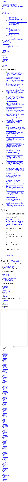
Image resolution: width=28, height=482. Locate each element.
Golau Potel (8, 16)
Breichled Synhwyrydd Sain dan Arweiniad (18, 22)
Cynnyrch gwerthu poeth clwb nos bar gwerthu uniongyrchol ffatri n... (14, 93)
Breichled (8, 20)
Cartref (4, 12)
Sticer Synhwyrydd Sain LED (15, 19)
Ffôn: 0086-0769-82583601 (9, 5)
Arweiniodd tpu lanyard (14, 33)
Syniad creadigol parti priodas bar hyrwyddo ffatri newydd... (13, 100)
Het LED (8, 27)
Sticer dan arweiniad (13, 17)
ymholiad (8, 255)
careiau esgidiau (9, 36)
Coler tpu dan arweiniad (14, 29)
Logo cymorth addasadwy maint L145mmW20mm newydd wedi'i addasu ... (15, 158)
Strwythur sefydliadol (8, 279)
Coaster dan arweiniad (13, 18)
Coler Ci (8, 28)
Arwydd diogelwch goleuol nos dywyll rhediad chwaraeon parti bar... (14, 133)
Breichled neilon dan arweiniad (15, 23)
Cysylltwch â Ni (6, 40)
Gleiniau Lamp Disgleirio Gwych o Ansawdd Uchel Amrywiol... (13, 181)
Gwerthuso (8, 47)
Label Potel (8, 14)
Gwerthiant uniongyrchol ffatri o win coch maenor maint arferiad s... (15, 196)
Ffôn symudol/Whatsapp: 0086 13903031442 (13, 6)
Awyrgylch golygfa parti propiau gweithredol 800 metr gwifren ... (13, 77)
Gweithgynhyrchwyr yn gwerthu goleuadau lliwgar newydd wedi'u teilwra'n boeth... (15, 124)
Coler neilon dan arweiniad (14, 30)
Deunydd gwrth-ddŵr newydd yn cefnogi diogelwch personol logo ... (15, 115)
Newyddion (5, 41)
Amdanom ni (6, 44)
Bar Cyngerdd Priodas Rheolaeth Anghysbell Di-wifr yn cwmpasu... (13, 150)
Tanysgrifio (15, 261)
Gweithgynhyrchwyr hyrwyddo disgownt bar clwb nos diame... (15, 206)
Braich (7, 35)
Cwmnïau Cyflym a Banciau (12, 46)
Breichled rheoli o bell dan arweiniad (17, 25)
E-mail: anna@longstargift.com (10, 4)
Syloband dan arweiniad (14, 24)
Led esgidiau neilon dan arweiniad (16, 39)
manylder (12, 255)
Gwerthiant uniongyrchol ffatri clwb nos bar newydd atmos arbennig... (14, 85)
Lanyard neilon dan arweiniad (15, 34)
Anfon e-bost (3, 307)
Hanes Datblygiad (10, 45)
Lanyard (8, 31)
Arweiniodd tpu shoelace (14, 38)
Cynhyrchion (6, 13)
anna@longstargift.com (8, 267)
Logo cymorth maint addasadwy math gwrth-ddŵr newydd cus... (14, 107)
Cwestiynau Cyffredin (8, 42)
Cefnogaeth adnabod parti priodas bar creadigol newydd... (14, 165)
